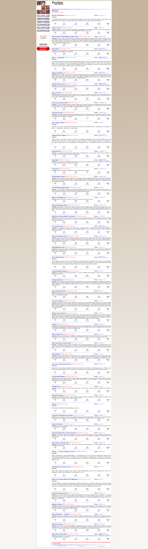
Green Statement (101, 546)
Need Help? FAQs (62, 546)
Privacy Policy (81, 546)
